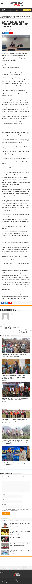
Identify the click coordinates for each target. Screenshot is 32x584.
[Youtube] (16, 580)
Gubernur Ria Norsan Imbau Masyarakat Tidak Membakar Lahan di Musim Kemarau (15, 398)
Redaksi (2, 572)
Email (3, 499)
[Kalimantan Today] (16, 4)
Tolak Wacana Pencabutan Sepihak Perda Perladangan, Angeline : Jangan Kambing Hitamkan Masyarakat (13, 377)
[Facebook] (15, 580)
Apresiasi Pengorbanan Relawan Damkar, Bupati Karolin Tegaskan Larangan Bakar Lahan (15, 420)
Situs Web (4, 504)
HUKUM (6, 16)
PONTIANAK (12, 30)
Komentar (4, 480)
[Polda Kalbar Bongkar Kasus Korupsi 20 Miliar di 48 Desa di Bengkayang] (5, 546)
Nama (3, 494)
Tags (22, 520)
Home (1, 16)
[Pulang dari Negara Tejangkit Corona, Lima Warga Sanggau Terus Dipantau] (5, 552)
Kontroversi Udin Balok (15, 537)
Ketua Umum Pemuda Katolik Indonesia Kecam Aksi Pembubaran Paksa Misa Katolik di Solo (20, 531)
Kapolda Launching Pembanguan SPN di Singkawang (20, 331)
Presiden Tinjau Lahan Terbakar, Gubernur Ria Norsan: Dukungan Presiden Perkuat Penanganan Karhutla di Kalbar (16, 442)
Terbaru (17, 520)
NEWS (8, 30)
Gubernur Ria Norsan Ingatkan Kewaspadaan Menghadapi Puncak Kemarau (14, 355)
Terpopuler (4, 520)
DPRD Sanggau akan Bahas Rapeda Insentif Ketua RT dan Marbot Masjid (11, 326)
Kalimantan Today (7, 29)
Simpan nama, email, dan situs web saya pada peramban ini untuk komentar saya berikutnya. (16, 510)
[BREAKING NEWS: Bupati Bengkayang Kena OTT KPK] (5, 525)
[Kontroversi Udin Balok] (5, 539)
